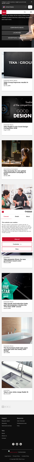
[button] (14, 7)
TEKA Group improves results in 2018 (16, 83)
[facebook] (13, 444)
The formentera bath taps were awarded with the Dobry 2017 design (16, 349)
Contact (4, 438)
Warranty (4, 423)
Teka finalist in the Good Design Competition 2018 (16, 127)
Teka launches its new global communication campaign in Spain (15, 172)
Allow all (17, 239)
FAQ (18, 425)
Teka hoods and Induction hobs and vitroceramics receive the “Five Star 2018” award (16, 305)
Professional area (21, 423)
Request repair (6, 421)
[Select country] (27, 12)
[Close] (31, 1)
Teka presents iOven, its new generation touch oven (15, 260)
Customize (16, 244)
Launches (17, 32)
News (15, 80)
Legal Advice (8, 456)
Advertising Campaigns (17, 38)
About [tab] (28, 216)
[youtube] (17, 444)
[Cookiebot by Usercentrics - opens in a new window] (25, 212)
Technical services (7, 425)
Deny (17, 249)
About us (4, 435)
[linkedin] (20, 444)
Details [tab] (17, 216)
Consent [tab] (6, 216)
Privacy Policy (16, 456)
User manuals (21, 421)
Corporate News (17, 27)
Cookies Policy (25, 456)
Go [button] (30, 7)
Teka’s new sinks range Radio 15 (16, 392)
